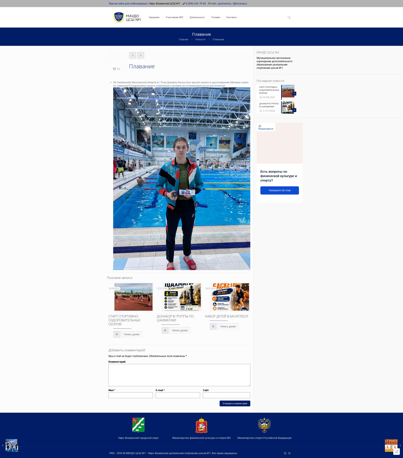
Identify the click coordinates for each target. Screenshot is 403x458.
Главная (183, 39)
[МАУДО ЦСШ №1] (126, 15)
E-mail (160, 390)
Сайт (206, 390)
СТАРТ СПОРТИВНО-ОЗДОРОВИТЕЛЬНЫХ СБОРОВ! (124, 320)
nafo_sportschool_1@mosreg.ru (229, 3)
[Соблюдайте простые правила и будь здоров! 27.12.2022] (394, 445)
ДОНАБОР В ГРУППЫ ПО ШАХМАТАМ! (175, 318)
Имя (111, 390)
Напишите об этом (280, 190)
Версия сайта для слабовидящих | (128, 3)
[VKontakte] (285, 453)
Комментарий (116, 361)
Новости (200, 39)
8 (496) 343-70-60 (196, 3)
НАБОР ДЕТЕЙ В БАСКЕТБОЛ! (226, 316)
